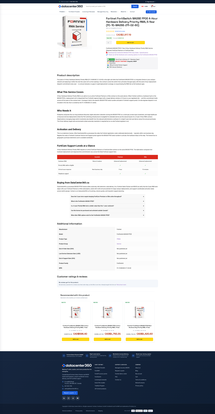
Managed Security (102, 11)
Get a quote (152, 12)
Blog (136, 370)
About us (137, 368)
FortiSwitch (98, 377)
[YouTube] (77, 398)
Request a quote (69, 393)
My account (138, 374)
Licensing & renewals (101, 379)
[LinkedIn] (64, 398)
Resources (114, 11)
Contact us (118, 379)
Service (119, 244)
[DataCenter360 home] (70, 6)
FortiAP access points (101, 374)
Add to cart (130, 42)
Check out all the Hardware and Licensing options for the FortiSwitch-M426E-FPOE (133, 55)
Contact (132, 11)
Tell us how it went (121, 284)
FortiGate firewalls (100, 368)
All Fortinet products (100, 389)
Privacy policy (139, 385)
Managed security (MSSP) (122, 368)
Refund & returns (140, 383)
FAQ (116, 377)
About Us (123, 11)
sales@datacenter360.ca (71, 388)
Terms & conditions (140, 379)
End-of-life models (100, 383)
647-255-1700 (68, 386)
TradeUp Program (99, 385)
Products (62, 11)
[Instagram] (68, 398)
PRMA (119, 239)
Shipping (100, 410)
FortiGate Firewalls (74, 11)
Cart (136, 377)
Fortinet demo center (121, 374)
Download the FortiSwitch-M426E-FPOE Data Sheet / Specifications (128, 52)
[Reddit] (73, 398)
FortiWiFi (97, 370)
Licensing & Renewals (88, 11)
